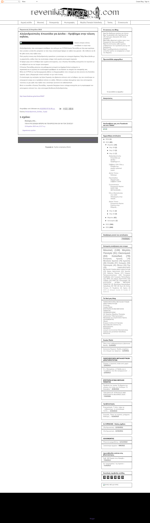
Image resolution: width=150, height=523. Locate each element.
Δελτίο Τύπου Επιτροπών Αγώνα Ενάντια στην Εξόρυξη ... (116, 204)
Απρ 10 (112, 214)
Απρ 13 (112, 150)
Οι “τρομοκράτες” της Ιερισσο (113, 464)
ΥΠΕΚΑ (105, 280)
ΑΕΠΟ (105, 290)
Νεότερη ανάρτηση (27, 140)
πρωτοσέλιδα (111, 91)
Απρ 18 (112, 147)
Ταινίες (110, 22)
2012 (108, 224)
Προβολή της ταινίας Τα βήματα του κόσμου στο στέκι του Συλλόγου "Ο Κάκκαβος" (115, 387)
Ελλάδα (110, 263)
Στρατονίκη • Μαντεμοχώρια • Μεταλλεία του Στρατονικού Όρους (115, 317)
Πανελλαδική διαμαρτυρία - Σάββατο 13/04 (115, 179)
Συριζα (45, 111)
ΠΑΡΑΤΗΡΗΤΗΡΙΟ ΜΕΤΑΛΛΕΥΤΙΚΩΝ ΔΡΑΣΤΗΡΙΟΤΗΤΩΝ (116, 302)
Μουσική (40, 22)
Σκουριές (122, 263)
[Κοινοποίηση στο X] (68, 109)
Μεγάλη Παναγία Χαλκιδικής (91, 22)
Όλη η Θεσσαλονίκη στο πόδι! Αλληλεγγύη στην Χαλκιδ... (116, 195)
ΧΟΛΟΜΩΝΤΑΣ (108, 319)
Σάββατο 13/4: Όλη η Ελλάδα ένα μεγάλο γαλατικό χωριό (116, 167)
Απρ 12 (112, 153)
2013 (108, 142)
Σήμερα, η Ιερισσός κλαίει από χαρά (115, 363)
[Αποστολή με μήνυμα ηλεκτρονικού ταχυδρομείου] (64, 109)
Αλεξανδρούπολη (30, 111)
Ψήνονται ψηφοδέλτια (110, 442)
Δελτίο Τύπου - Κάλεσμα (114, 174)
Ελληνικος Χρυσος (113, 259)
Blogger (92, 518)
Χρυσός (127, 271)
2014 (108, 139)
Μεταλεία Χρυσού (110, 261)
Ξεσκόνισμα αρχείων (110, 445)
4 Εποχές (106, 305)
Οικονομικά (124, 253)
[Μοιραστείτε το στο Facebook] (70, 109)
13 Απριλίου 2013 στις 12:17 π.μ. (35, 126)
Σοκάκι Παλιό (107, 307)
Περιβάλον (115, 288)
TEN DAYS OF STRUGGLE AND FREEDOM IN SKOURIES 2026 (114, 393)
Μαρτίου (111, 217)
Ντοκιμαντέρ (54, 22)
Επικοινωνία (123, 22)
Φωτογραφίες (69, 22)
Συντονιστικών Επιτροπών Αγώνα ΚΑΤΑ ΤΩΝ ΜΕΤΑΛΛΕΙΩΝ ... (116, 187)
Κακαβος (125, 290)
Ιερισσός (126, 261)
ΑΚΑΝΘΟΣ (107, 328)
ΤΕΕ (115, 286)
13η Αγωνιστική (108, 427)
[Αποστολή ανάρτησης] (60, 108)
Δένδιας (39, 111)
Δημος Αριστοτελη (113, 271)
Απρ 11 (112, 211)
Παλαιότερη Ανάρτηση (87, 140)
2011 (107, 227)
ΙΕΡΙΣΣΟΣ (106, 333)
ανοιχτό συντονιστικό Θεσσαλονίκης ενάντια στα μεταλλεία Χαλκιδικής (115, 331)
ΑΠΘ (114, 280)
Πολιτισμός (107, 265)
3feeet (105, 321)
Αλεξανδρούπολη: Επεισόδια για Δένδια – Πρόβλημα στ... (115, 158)
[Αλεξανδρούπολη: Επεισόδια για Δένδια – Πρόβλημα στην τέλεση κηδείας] (46, 43)
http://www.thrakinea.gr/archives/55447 (32, 96)
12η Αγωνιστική (108, 431)
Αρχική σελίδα (26, 22)
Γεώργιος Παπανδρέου (122, 277)
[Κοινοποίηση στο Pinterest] (72, 109)
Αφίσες (125, 288)
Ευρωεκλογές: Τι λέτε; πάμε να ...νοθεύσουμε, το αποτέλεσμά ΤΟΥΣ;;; (113, 409)
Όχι (128, 265)
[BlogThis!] (66, 109)
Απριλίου (111, 145)
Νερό (121, 286)
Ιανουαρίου (112, 220)
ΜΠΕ (108, 279)
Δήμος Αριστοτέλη (120, 279)
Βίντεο (120, 265)
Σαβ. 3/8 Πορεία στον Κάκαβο (113, 458)
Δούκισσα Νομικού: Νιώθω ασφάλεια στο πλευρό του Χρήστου (115, 350)
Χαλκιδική (117, 256)
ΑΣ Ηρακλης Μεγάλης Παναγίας (114, 314)
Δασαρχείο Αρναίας (115, 290)
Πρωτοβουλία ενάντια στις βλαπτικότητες (112, 325)
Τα (107, 91)
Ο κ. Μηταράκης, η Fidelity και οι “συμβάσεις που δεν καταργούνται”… (116, 370)
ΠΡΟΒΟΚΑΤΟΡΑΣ (109, 312)
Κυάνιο (105, 291)
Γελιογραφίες (123, 280)
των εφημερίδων (119, 91)
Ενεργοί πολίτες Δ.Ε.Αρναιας (113, 323)
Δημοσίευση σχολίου (29, 130)
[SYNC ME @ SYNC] (110, 485)
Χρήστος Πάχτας (113, 273)
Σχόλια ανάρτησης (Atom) (62, 147)
